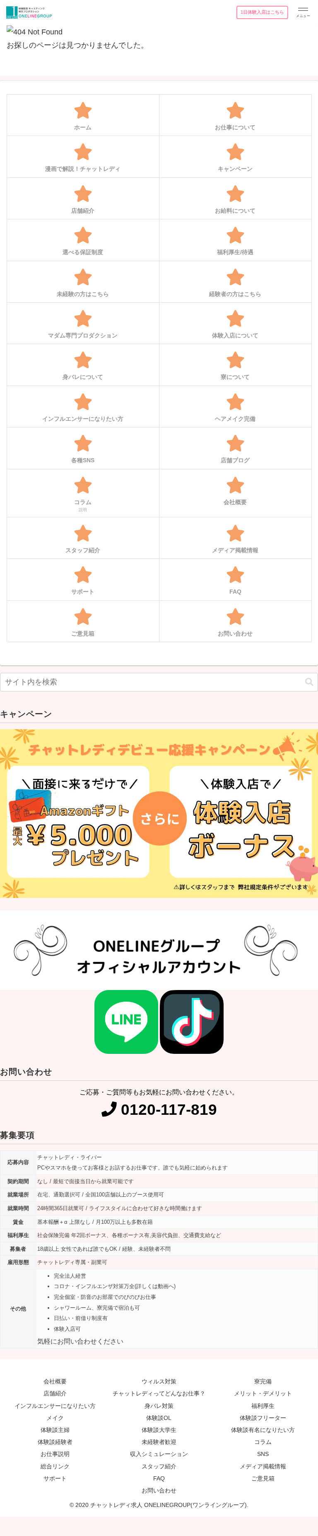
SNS (263, 1454)
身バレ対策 (159, 1406)
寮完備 (263, 1381)
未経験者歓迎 (159, 1442)
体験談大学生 (159, 1430)
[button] (309, 682)
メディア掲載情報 (263, 1466)
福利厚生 (263, 1406)
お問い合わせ (159, 1490)
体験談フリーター (263, 1418)
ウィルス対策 (159, 1381)
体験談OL (158, 1418)
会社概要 (55, 1381)
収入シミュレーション (159, 1454)
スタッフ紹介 (159, 1466)
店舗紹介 (55, 1393)
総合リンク (55, 1466)
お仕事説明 (55, 1454)
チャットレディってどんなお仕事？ (159, 1393)
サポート (55, 1478)
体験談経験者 (55, 1442)
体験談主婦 (55, 1430)
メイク (55, 1418)
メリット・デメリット (263, 1393)
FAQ (159, 1478)
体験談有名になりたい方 (263, 1430)
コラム (263, 1442)
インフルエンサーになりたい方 (55, 1406)
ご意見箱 (263, 1478)
